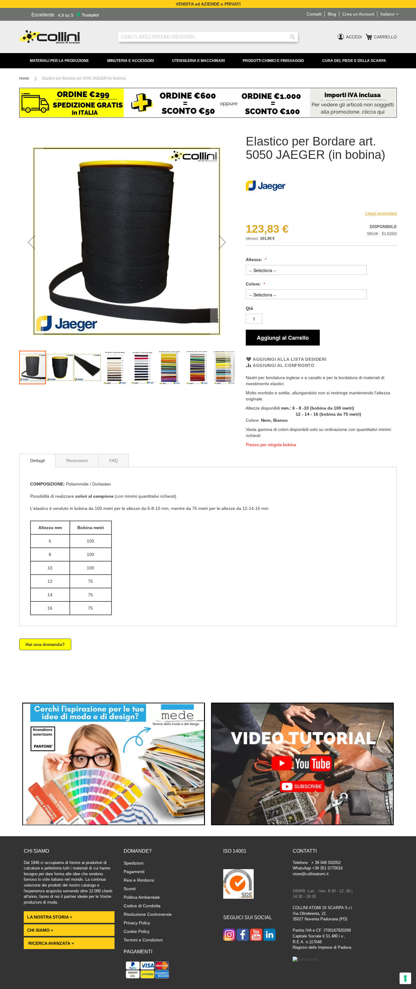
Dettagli (37, 460)
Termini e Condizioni (143, 939)
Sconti (130, 888)
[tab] (37, 460)
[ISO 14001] (238, 884)
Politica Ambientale (142, 897)
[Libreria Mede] (113, 823)
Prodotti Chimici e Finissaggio (273, 61)
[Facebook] (243, 935)
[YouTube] (256, 935)
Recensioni (77, 460)
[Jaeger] (265, 204)
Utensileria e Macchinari (198, 61)
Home (24, 78)
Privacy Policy (137, 922)
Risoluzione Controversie (148, 914)
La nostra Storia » (49, 917)
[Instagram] (229, 935)
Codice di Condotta (142, 905)
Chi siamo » (40, 930)
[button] (389, 14)
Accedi (354, 36)
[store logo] (64, 37)
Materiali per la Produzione (59, 61)
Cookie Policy (137, 931)
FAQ (113, 460)
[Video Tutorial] (302, 823)
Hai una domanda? (45, 644)
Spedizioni (133, 863)
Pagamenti (134, 871)
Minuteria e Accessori (130, 61)
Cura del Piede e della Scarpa (354, 61)
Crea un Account (358, 14)
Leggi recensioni (381, 213)
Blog (332, 14)
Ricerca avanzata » (50, 943)
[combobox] (208, 37)
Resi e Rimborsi (139, 880)
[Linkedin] (269, 935)
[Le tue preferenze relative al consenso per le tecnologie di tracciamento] (405, 978)
